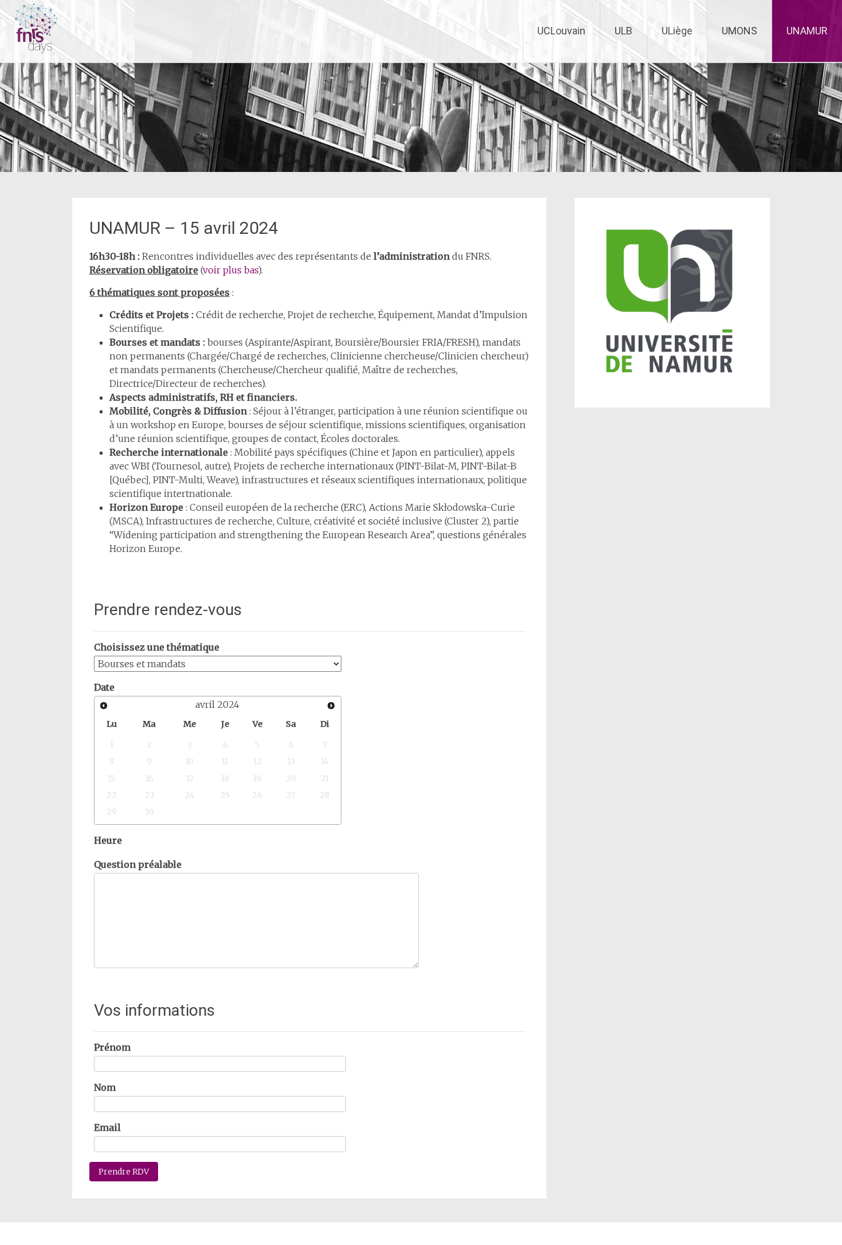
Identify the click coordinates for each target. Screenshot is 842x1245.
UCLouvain (561, 31)
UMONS (739, 31)
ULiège (677, 31)
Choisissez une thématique (156, 647)
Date (104, 687)
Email (107, 1127)
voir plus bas (230, 270)
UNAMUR (807, 31)
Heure (108, 840)
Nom (105, 1087)
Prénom (112, 1047)
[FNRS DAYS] (30, 55)
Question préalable (138, 864)
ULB (623, 31)
